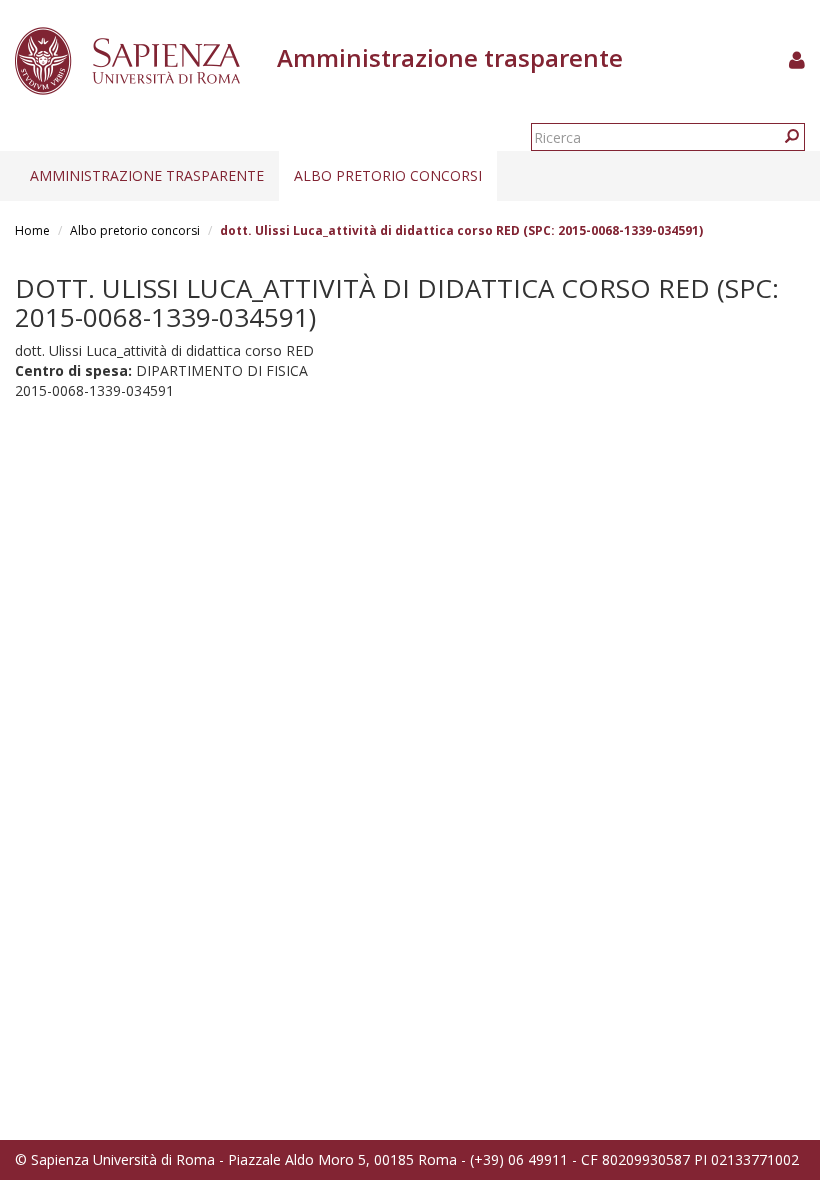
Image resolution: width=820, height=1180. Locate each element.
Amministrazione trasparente (147, 175)
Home (32, 230)
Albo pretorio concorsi (388, 175)
